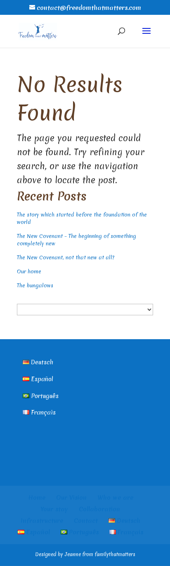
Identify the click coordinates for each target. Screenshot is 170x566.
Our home (29, 271)
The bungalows (35, 285)
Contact (86, 521)
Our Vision (71, 498)
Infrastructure (42, 521)
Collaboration (99, 509)
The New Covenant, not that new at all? (65, 257)
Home (36, 498)
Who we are (115, 498)
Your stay (54, 509)
